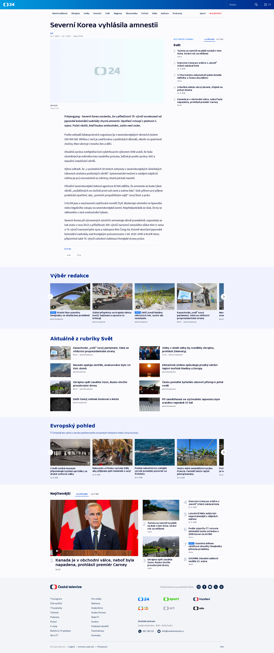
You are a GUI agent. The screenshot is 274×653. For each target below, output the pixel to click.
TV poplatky (56, 607)
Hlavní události (59, 13)
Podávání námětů (99, 626)
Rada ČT (95, 617)
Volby (86, 13)
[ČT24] (8, 4)
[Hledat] (256, 4)
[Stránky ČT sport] (171, 598)
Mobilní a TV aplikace (60, 630)
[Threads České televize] (221, 587)
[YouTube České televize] (210, 587)
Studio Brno (97, 607)
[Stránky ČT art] (169, 608)
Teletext (54, 612)
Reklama (95, 603)
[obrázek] (107, 71)
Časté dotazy (97, 630)
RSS (222, 646)
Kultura (165, 13)
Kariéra (94, 621)
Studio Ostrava (98, 612)
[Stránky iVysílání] (201, 598)
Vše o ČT (54, 635)
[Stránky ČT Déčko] (143, 608)
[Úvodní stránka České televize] (66, 587)
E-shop (53, 626)
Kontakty (96, 635)
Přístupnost (102, 646)
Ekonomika (131, 13)
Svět (107, 13)
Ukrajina (75, 13)
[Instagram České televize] (198, 587)
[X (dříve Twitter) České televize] (215, 587)
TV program (56, 598)
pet (51, 33)
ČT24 (79, 255)
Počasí (144, 13)
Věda (154, 13)
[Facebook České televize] (204, 587)
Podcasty (177, 13)
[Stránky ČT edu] (198, 608)
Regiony (118, 13)
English (71, 646)
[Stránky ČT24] (143, 598)
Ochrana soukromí (86, 646)
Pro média (96, 598)
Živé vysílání (56, 603)
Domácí (97, 13)
